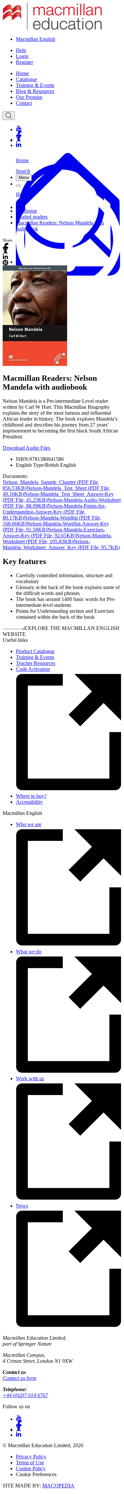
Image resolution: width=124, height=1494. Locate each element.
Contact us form (19, 1378)
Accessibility (29, 802)
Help (21, 50)
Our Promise (29, 97)
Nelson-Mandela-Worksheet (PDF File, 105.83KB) (57, 538)
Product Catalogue (35, 651)
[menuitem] (68, 73)
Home (22, 73)
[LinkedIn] (68, 145)
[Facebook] (68, 133)
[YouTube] (68, 128)
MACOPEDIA (58, 1485)
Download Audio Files (26, 448)
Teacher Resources (35, 663)
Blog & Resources (35, 91)
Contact (24, 103)
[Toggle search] (9, 115)
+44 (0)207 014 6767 (25, 1395)
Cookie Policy (31, 1468)
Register (24, 62)
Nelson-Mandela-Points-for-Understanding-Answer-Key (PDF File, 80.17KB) (54, 512)
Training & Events (35, 85)
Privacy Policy (31, 1456)
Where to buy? (31, 796)
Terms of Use (30, 1462)
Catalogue (26, 79)
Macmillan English (35, 39)
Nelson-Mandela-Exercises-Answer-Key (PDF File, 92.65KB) (54, 532)
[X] (68, 139)
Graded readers (32, 217)
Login (22, 56)
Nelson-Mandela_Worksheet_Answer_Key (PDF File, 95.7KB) (61, 544)
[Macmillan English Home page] (52, 28)
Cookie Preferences (36, 1474)
